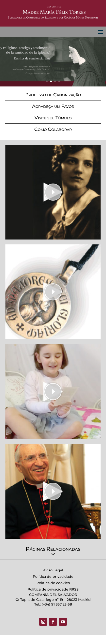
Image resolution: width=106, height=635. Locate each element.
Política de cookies (53, 583)
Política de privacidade (53, 576)
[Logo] (53, 12)
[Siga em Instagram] (43, 622)
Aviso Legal (53, 570)
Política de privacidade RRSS (53, 589)
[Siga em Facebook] (53, 622)
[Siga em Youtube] (63, 622)
